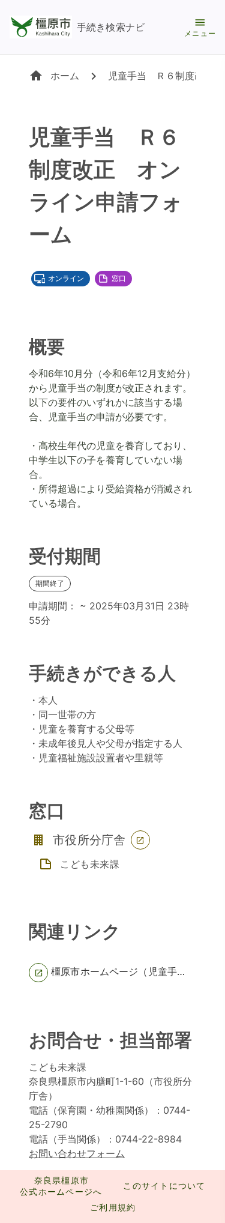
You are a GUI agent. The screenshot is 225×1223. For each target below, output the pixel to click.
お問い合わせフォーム (77, 1153)
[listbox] (112, 972)
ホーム (64, 76)
